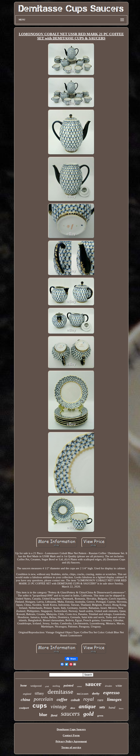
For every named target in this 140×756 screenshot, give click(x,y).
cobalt (75, 700)
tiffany (39, 693)
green (100, 715)
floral (54, 715)
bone (23, 685)
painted (68, 685)
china (25, 699)
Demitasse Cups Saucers (71, 729)
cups (39, 706)
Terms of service (71, 747)
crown (79, 686)
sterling (56, 686)
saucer (93, 684)
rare (100, 700)
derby (96, 693)
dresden (108, 686)
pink (47, 686)
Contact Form (71, 735)
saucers (70, 713)
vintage (59, 706)
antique (87, 706)
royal (88, 699)
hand (112, 707)
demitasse (60, 691)
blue (43, 714)
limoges (114, 699)
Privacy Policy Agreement (71, 741)
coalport (24, 707)
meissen (82, 693)
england (27, 694)
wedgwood (36, 686)
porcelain (43, 699)
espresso (111, 692)
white (119, 685)
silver (72, 708)
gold (88, 714)
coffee (62, 699)
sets (102, 707)
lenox (121, 708)
